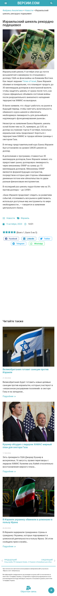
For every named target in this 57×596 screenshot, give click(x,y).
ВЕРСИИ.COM (28, 3)
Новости (29, 10)
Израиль (25, 218)
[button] (6, 3)
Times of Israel (29, 81)
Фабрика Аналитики (13, 10)
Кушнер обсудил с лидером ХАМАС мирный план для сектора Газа (27, 446)
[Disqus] (28, 284)
